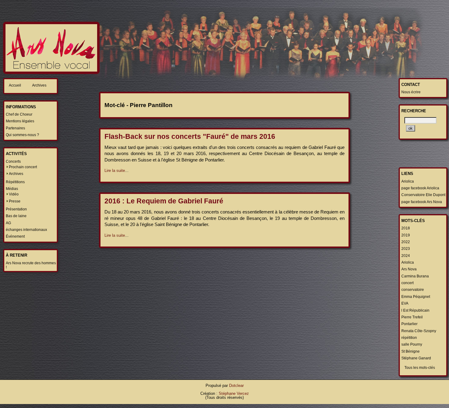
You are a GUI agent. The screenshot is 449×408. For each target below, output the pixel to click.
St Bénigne (410, 351)
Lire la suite (114, 170)
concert (407, 283)
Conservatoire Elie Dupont (423, 195)
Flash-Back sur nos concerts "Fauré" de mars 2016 (189, 136)
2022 (405, 242)
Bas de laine (16, 216)
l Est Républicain (415, 310)
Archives (39, 85)
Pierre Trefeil (412, 317)
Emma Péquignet (415, 297)
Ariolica (407, 181)
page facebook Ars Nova (421, 202)
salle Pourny (411, 344)
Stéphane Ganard (416, 358)
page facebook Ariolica (420, 188)
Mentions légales (20, 121)
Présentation (16, 209)
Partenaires (15, 128)
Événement (15, 236)
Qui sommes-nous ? (22, 135)
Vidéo (14, 194)
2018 (405, 228)
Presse (14, 201)
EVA (404, 303)
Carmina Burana (415, 276)
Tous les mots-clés (419, 367)
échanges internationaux (26, 230)
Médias (12, 189)
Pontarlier (409, 324)
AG (8, 223)
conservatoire (412, 289)
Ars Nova (409, 269)
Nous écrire (411, 92)
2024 (405, 256)
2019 (405, 235)
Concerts (13, 161)
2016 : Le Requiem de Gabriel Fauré (163, 201)
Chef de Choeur (19, 114)
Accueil (15, 85)
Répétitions (15, 182)
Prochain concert (23, 167)
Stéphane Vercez (234, 393)
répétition (409, 338)
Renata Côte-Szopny (418, 331)
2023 (405, 249)
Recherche (413, 111)
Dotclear (236, 385)
